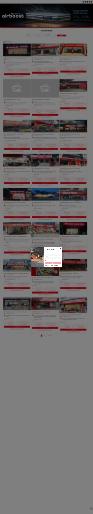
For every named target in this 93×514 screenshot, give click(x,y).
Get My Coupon (53, 263)
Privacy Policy (56, 265)
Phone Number (47, 253)
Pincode (46, 256)
